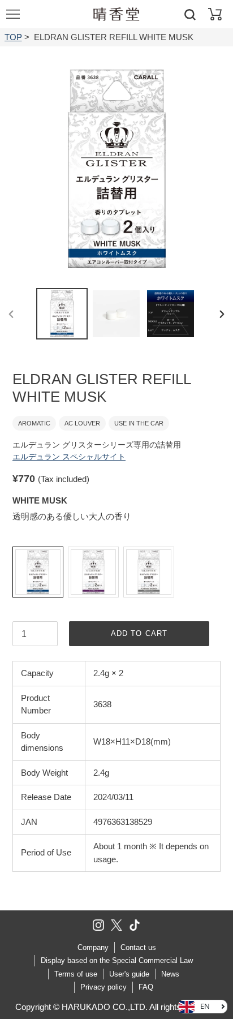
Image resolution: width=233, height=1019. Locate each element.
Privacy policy (103, 987)
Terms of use (75, 974)
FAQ (146, 987)
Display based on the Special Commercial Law (117, 960)
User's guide (129, 974)
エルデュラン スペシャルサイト (69, 456)
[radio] (37, 572)
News (170, 974)
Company (93, 947)
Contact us (138, 947)
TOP (13, 37)
